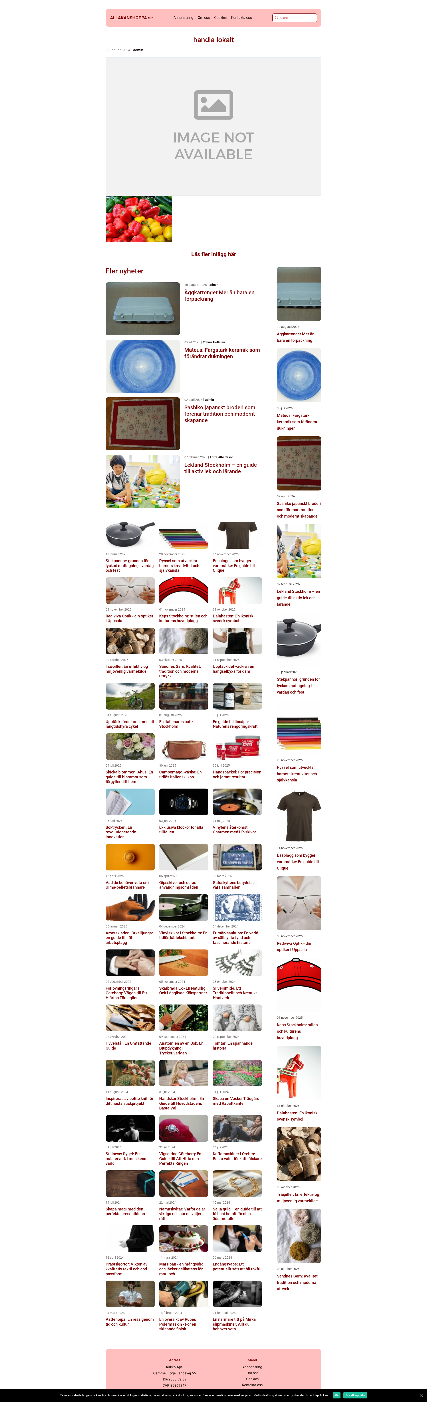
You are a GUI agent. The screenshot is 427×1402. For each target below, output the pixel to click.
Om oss (204, 18)
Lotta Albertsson (222, 457)
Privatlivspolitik (355, 1395)
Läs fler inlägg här (213, 254)
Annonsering (183, 18)
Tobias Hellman (214, 342)
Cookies (220, 18)
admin (138, 50)
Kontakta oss (241, 18)
